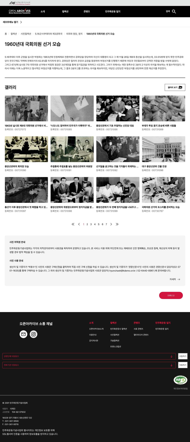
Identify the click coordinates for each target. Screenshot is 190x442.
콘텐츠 (87, 11)
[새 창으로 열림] (33, 337)
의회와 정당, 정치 (74, 33)
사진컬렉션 (26, 33)
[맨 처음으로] (73, 224)
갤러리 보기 (172, 87)
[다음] (111, 224)
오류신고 (171, 295)
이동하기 (182, 356)
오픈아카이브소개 (96, 329)
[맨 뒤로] (117, 224)
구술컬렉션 (114, 340)
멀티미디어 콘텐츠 (141, 335)
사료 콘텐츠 (138, 329)
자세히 (173, 279)
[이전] (79, 224)
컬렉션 (65, 11)
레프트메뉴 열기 (10, 22)
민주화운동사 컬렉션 (118, 329)
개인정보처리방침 (180, 388)
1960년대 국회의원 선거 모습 (100, 33)
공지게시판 (93, 340)
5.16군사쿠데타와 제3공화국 (48, 33)
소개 (43, 11)
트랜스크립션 (115, 346)
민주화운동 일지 (112, 11)
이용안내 (92, 335)
